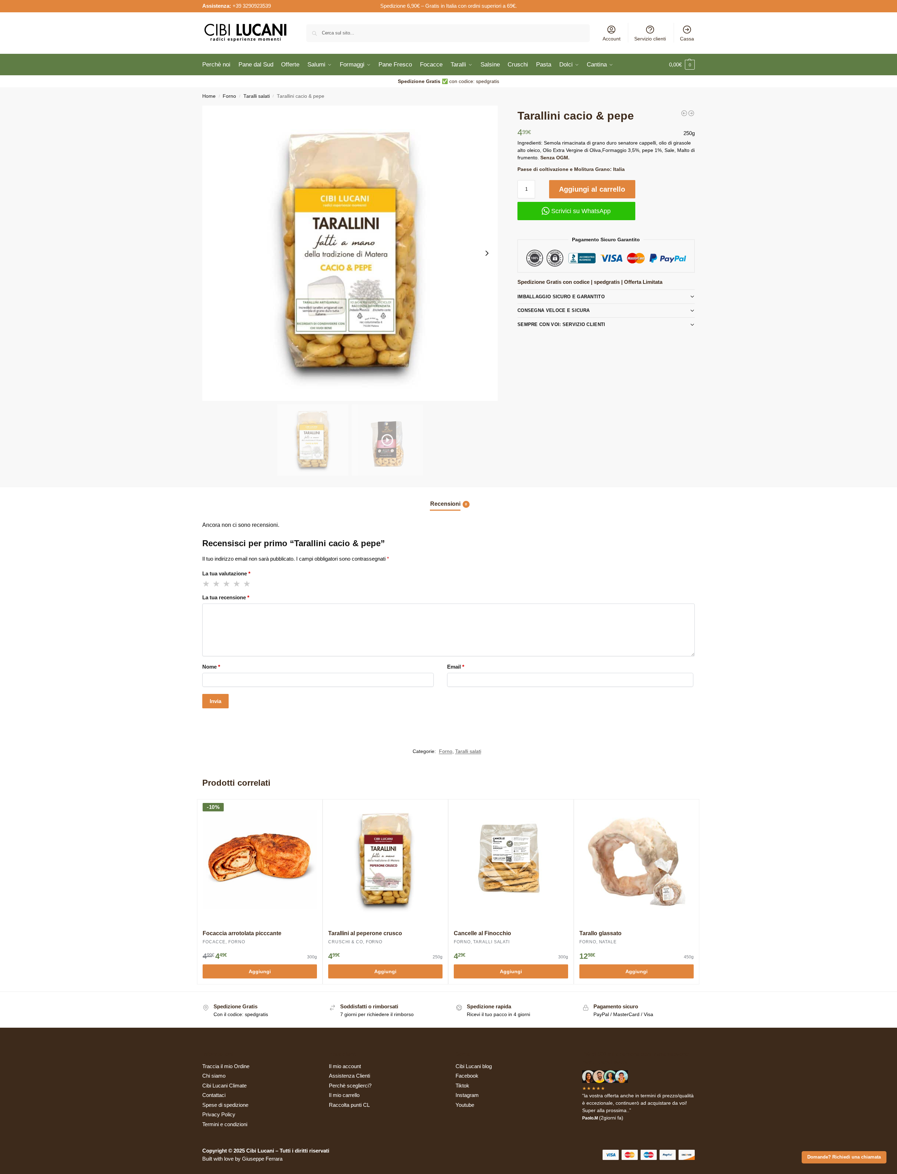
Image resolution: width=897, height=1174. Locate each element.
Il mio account (345, 1066)
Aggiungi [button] (260, 971)
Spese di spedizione (225, 1105)
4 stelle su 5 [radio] (237, 584)
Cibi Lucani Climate (224, 1086)
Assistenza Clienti (349, 1076)
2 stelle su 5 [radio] (216, 584)
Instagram (467, 1095)
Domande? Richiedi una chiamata (844, 1157)
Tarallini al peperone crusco (365, 933)
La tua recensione (225, 597)
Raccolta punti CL (349, 1105)
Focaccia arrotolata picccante (242, 933)
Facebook (467, 1076)
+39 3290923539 (252, 6)
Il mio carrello (344, 1095)
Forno (229, 96)
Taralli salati (256, 96)
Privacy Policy (218, 1114)
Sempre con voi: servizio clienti (561, 324)
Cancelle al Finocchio (482, 933)
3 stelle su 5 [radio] (227, 584)
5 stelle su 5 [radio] (247, 584)
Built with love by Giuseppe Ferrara (242, 1159)
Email (455, 667)
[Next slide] (486, 253)
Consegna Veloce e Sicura (553, 310)
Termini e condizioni (224, 1124)
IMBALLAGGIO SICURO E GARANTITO (561, 296)
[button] (682, 64)
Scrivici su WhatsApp (580, 211)
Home (209, 96)
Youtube (465, 1105)
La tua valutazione (226, 573)
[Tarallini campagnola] (691, 113)
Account (612, 39)
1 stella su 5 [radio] (206, 584)
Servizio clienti (650, 39)
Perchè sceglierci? (350, 1086)
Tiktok (462, 1086)
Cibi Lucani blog (474, 1066)
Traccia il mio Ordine (225, 1066)
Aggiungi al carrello (592, 189)
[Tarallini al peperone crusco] (684, 113)
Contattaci (213, 1095)
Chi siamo (213, 1076)
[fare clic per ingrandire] (350, 253)
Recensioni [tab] (448, 504)
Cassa (687, 39)
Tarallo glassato (600, 933)
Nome (211, 667)
